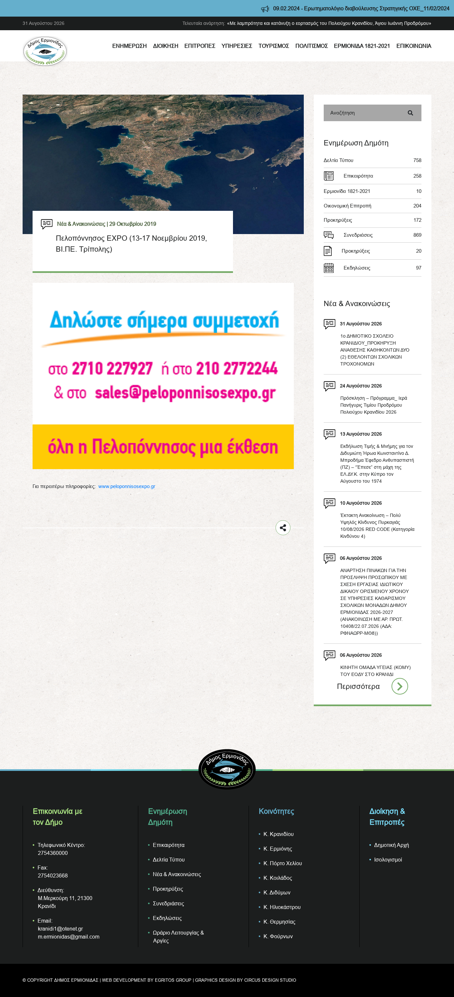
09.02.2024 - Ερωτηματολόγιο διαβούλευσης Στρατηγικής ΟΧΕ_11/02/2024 (329, 8)
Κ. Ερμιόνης (278, 849)
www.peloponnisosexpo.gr (126, 486)
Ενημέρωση (129, 46)
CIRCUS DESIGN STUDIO (270, 980)
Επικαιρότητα (382, 176)
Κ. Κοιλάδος (278, 878)
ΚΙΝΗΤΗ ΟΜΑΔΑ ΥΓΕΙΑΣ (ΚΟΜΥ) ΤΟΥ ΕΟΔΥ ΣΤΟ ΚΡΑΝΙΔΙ (375, 671)
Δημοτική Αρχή (391, 845)
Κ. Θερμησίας (279, 922)
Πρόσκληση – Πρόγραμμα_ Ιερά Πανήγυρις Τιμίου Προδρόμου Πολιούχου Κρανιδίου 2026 (373, 405)
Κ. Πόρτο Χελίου (283, 863)
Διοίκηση (165, 46)
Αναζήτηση (342, 113)
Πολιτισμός (311, 46)
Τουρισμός (274, 46)
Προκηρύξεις (372, 220)
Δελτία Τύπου (372, 160)
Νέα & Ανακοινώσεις (177, 874)
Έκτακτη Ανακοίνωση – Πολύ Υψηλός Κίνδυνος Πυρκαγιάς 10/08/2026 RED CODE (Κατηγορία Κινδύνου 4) (377, 526)
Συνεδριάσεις (382, 235)
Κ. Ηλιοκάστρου (282, 907)
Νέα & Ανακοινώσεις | (82, 224)
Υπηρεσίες (237, 46)
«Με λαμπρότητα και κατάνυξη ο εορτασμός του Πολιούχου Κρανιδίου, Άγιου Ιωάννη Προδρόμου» (329, 23)
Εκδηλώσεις (382, 268)
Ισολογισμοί (388, 860)
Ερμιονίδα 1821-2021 (362, 46)
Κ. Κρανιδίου (279, 834)
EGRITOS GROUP (173, 980)
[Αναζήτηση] (410, 113)
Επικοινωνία (414, 46)
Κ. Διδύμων (277, 892)
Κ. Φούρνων (278, 936)
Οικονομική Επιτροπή (372, 205)
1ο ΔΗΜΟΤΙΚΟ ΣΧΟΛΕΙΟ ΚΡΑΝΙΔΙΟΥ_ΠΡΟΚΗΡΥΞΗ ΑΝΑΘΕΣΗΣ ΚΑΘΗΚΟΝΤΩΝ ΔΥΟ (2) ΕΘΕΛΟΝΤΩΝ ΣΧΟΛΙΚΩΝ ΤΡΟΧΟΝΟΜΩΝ (374, 350)
